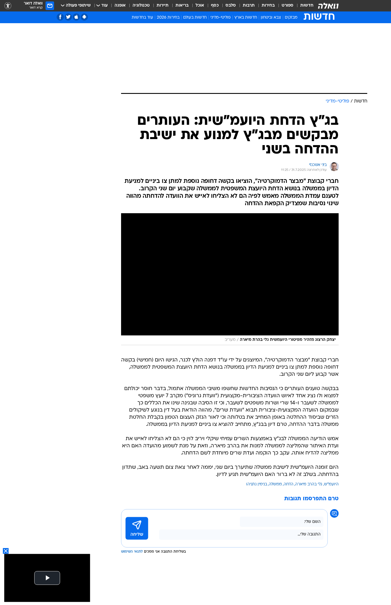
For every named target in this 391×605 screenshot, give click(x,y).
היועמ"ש (331, 484)
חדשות (306, 5)
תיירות (163, 5)
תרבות (249, 5)
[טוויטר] (68, 17)
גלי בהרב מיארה (308, 484)
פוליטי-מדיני (220, 17)
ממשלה (275, 484)
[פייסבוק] (60, 17)
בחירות (268, 5)
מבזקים (291, 17)
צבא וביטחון (271, 17)
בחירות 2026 (168, 17)
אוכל (200, 5)
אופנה (120, 5)
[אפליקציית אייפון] (76, 17)
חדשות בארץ (245, 17)
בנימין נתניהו (256, 484)
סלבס (231, 5)
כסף (215, 5)
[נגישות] (7, 5)
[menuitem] (303, 6)
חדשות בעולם (195, 17)
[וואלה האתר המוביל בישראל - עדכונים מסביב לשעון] (328, 6)
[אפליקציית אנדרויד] (84, 17)
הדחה (288, 484)
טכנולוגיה (141, 5)
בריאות (182, 5)
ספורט (287, 5)
